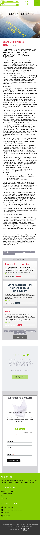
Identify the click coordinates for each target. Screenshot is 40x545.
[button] (37, 3)
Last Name (10, 448)
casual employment (30, 251)
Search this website (7, 493)
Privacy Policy (5, 498)
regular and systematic (9, 253)
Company (10, 454)
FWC (5, 251)
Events (17, 303)
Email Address (12, 435)
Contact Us (20, 377)
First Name (11, 441)
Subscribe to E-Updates (8, 491)
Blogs (5, 45)
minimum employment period (15, 251)
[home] (9, 3)
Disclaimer (4, 496)
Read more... (8, 274)
